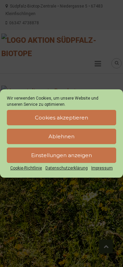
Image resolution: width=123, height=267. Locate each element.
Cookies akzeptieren (61, 117)
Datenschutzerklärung (66, 168)
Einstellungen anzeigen (61, 155)
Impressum (102, 168)
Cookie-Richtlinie (26, 168)
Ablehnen (61, 136)
